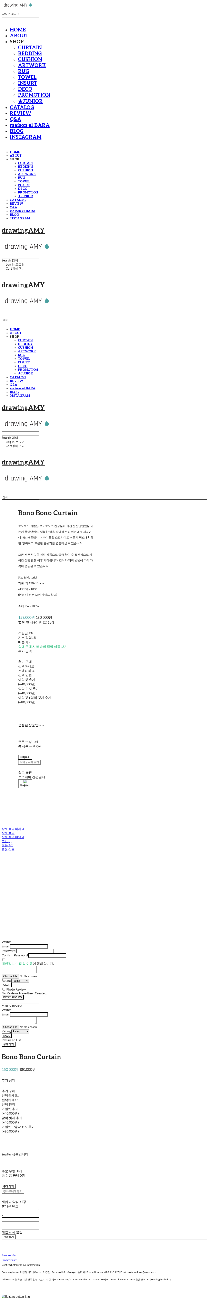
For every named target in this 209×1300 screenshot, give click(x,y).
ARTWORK (32, 65)
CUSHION (30, 60)
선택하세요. (26, 666)
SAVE (6, 985)
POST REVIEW (12, 997)
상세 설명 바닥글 (13, 837)
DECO (25, 89)
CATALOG (22, 108)
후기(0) (6, 841)
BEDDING (30, 54)
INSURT (27, 83)
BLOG (16, 131)
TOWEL (27, 77)
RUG (23, 71)
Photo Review (16, 989)
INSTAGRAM (25, 137)
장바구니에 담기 (12, 1191)
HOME (18, 30)
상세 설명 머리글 (13, 829)
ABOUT (19, 36)
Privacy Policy (9, 1259)
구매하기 (8, 1044)
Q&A (15, 119)
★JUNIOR (30, 101)
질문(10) (7, 845)
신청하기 (8, 1236)
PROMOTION (34, 95)
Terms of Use (9, 1254)
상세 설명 (8, 833)
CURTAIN (30, 48)
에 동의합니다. (28, 963)
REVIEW (20, 113)
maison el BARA (30, 125)
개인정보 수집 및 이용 (17, 963)
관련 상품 (8, 849)
